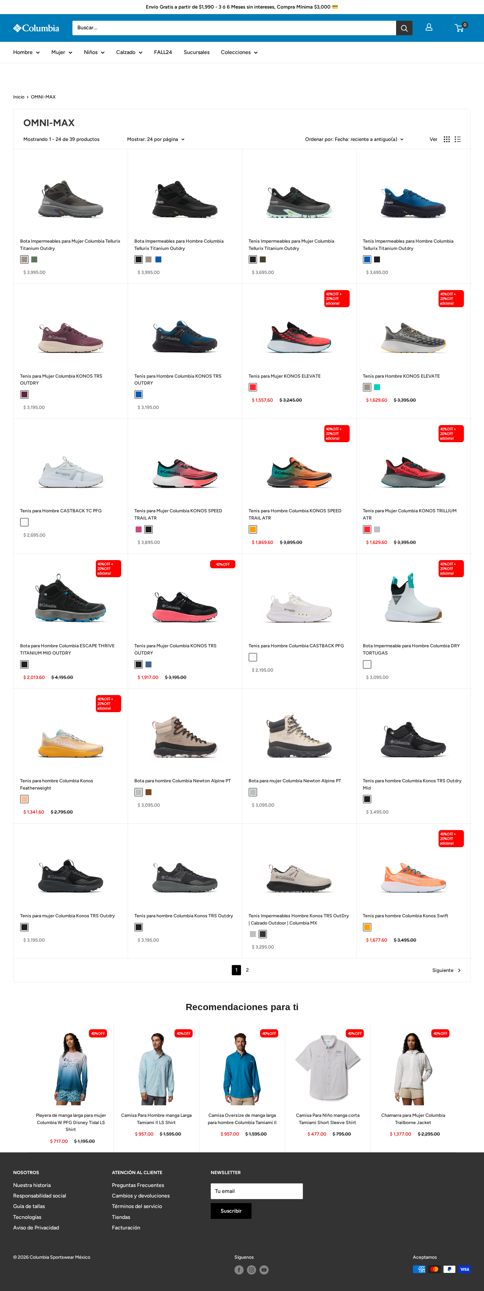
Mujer (58, 52)
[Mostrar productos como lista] (458, 139)
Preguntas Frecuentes (138, 1185)
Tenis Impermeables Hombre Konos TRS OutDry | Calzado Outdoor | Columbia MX (299, 919)
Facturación (126, 1227)
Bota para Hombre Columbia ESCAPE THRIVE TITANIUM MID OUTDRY (67, 649)
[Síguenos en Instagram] (251, 1270)
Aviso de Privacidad (36, 1227)
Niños (90, 52)
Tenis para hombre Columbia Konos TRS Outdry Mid (412, 784)
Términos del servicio (137, 1206)
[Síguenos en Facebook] (239, 1270)
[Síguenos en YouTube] (264, 1270)
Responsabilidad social (39, 1196)
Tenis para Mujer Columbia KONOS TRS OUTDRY (61, 379)
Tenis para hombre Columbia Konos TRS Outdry (183, 916)
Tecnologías (27, 1217)
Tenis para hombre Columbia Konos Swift (405, 916)
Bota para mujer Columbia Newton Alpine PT (295, 781)
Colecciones (236, 52)
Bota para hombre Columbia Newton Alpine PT (182, 781)
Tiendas (121, 1217)
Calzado (125, 52)
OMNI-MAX (43, 97)
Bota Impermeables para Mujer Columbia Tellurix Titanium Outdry (70, 244)
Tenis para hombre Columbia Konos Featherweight (56, 784)
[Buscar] (404, 28)
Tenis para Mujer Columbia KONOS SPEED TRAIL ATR (178, 514)
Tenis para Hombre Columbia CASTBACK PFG (296, 646)
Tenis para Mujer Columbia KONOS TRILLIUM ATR (410, 514)
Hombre (23, 52)
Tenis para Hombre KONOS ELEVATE (401, 376)
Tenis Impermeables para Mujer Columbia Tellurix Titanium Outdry (291, 244)
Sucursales (196, 52)
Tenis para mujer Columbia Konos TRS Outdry (67, 916)
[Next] (456, 1087)
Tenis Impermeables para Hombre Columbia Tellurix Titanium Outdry (408, 244)
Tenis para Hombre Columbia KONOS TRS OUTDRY (178, 379)
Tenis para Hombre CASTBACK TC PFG (61, 511)
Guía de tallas (29, 1206)
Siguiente (442, 970)
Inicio (18, 97)
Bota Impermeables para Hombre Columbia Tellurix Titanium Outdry (179, 244)
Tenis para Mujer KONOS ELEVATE (285, 376)
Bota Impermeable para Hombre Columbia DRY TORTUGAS (411, 649)
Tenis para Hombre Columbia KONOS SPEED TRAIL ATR (295, 514)
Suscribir (231, 1211)
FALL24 (163, 52)
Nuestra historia (32, 1185)
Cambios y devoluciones (141, 1196)
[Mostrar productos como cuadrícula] (447, 139)
